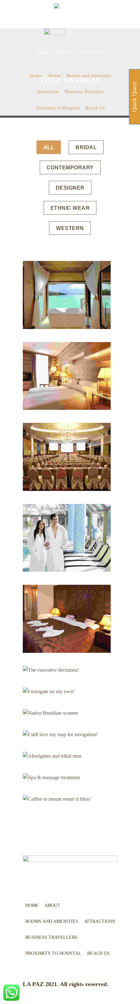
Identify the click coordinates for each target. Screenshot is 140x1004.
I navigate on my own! (67, 692)
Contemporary (70, 167)
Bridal (86, 147)
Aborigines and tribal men (66, 756)
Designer (70, 188)
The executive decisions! (67, 670)
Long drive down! (66, 295)
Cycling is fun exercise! (67, 537)
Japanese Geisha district (67, 456)
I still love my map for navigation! (67, 734)
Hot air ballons (67, 376)
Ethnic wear (70, 208)
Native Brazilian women (66, 713)
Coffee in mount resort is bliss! (66, 799)
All (48, 147)
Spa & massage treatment (67, 777)
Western (70, 228)
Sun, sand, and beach (67, 619)
